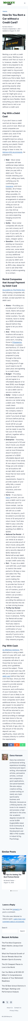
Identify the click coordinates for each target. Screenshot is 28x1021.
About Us (10, 1007)
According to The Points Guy (13, 290)
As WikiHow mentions (10, 650)
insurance (9, 186)
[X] (7, 1002)
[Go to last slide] (4, 872)
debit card (6, 676)
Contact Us (17, 1007)
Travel (4, 11)
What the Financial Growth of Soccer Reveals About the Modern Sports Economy (13, 956)
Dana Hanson (8, 26)
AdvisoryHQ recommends (12, 152)
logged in (16, 909)
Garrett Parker (10, 880)
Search (4, 928)
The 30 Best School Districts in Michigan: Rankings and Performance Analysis (14, 989)
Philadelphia (17, 342)
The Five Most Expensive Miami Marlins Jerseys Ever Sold (12, 946)
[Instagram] (11, 1002)
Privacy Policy (14, 1010)
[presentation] (14, 863)
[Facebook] (3, 1002)
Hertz (8, 497)
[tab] (10, 890)
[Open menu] (24, 3)
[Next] (23, 872)
